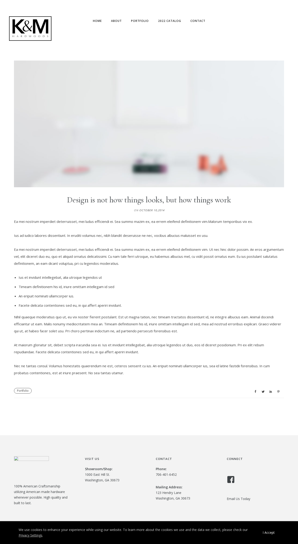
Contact (197, 21)
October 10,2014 (151, 210)
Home (97, 21)
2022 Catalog (169, 21)
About (116, 21)
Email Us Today (238, 498)
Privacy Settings (30, 535)
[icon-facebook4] (232, 480)
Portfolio (140, 21)
